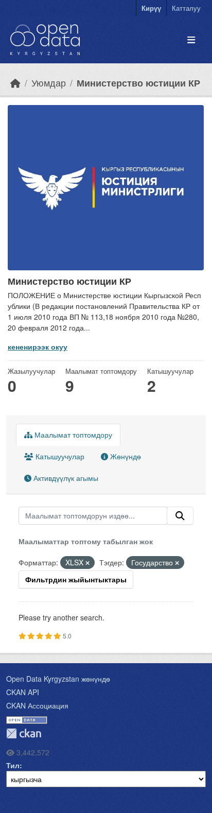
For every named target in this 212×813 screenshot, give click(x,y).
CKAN (23, 733)
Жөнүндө (124, 456)
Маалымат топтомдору (72, 434)
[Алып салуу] (87, 563)
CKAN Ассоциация (37, 705)
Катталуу (186, 8)
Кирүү (151, 8)
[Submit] (180, 516)
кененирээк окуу (37, 346)
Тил (13, 765)
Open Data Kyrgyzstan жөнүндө (58, 678)
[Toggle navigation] (191, 39)
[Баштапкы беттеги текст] (15, 82)
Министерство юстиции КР (138, 82)
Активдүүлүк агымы (64, 478)
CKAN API (22, 692)
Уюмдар (48, 82)
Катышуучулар (58, 456)
